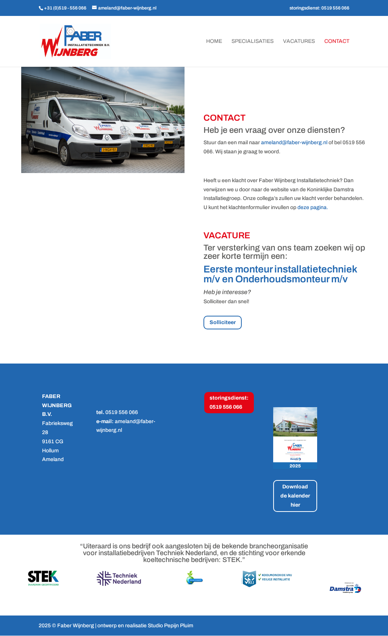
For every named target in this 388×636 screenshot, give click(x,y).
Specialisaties (253, 41)
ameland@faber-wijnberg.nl (294, 142)
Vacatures (299, 41)
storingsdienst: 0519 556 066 (319, 8)
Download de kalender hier (295, 496)
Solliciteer (223, 322)
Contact (336, 41)
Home (214, 41)
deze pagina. (312, 207)
